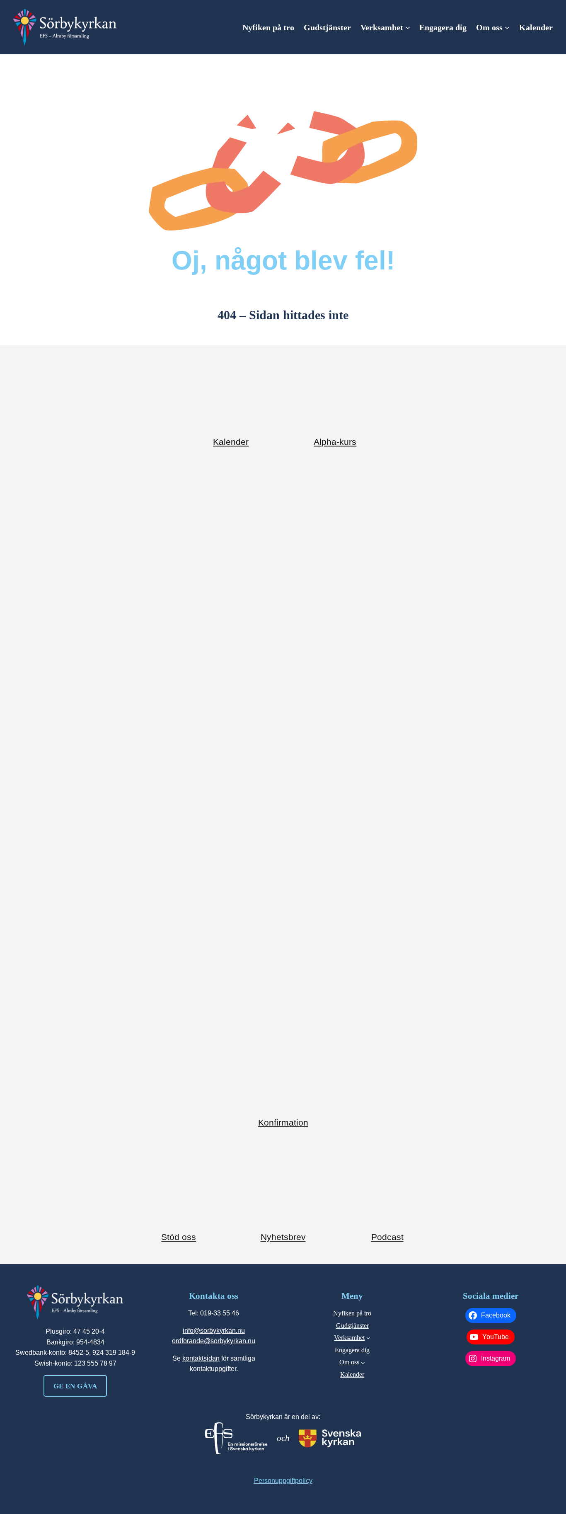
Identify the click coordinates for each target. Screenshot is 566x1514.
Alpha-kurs (335, 441)
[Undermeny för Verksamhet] (407, 27)
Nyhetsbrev (283, 1237)
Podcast (387, 1237)
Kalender (231, 441)
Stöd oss (178, 1237)
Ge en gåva (75, 1386)
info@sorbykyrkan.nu (214, 1330)
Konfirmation (283, 1122)
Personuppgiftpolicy (283, 1480)
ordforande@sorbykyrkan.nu (213, 1340)
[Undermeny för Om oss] (507, 27)
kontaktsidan (201, 1358)
